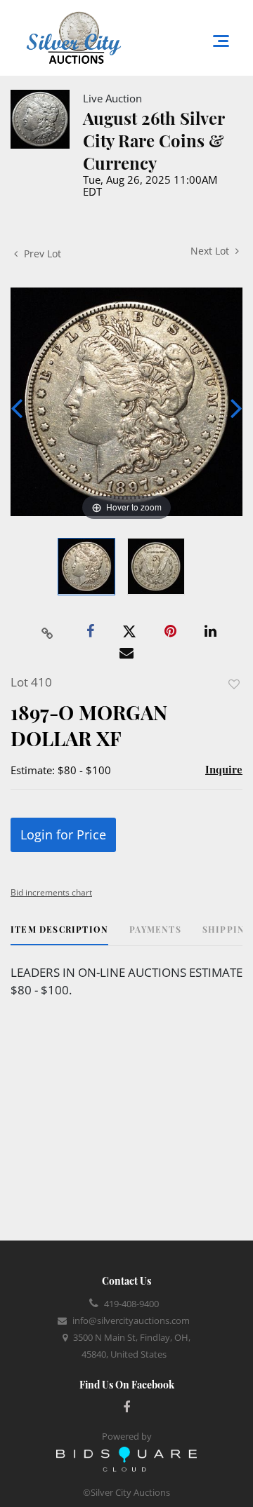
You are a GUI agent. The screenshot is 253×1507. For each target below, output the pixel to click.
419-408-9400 (131, 1303)
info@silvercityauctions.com (131, 1320)
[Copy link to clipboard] (47, 631)
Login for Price (63, 834)
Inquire (223, 769)
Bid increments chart (51, 892)
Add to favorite (234, 684)
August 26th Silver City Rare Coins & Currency (153, 140)
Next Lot (211, 251)
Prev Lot (41, 253)
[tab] (59, 934)
